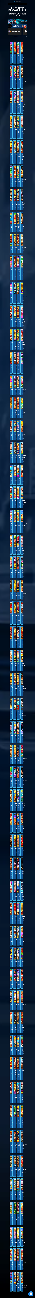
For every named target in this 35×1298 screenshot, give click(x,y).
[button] (26, 31)
